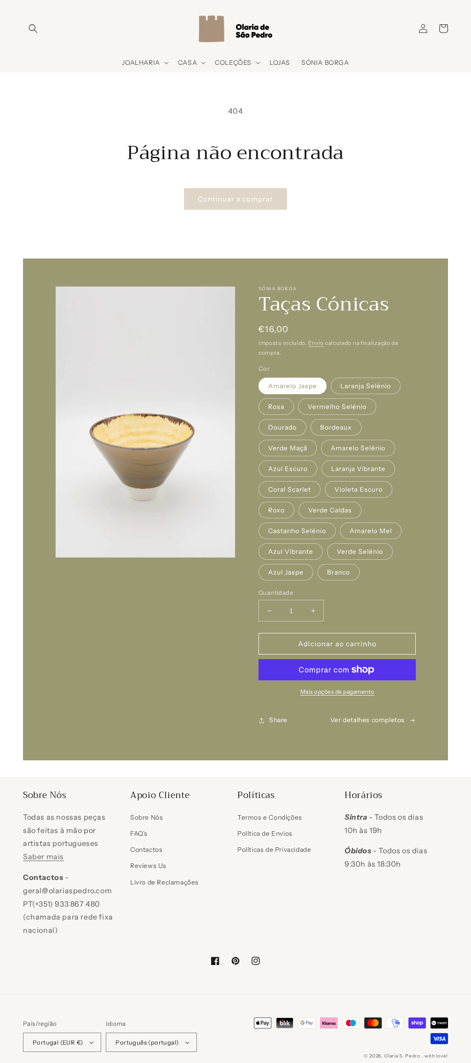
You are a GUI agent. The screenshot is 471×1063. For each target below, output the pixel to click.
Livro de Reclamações (164, 882)
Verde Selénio (360, 551)
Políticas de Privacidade (274, 849)
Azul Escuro (288, 469)
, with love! (435, 1056)
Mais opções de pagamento (337, 691)
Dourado (282, 427)
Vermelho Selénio (337, 406)
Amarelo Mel (371, 531)
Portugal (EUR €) (58, 1042)
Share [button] (278, 720)
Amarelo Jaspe (292, 386)
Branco (338, 572)
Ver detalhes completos (367, 720)
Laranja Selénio (365, 386)
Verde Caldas (330, 510)
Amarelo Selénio (358, 448)
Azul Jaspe (286, 572)
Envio (316, 342)
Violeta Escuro (358, 489)
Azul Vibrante (290, 551)
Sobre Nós (146, 817)
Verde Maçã (287, 448)
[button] (33, 28)
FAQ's (139, 833)
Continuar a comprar (235, 199)
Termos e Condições (269, 817)
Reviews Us (148, 866)
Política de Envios (265, 833)
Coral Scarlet (289, 489)
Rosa (276, 406)
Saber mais (43, 856)
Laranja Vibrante (358, 469)
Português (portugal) (146, 1042)
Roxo (276, 510)
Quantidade (275, 592)
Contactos (146, 849)
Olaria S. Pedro (402, 1056)
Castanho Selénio (297, 531)
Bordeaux (336, 427)
